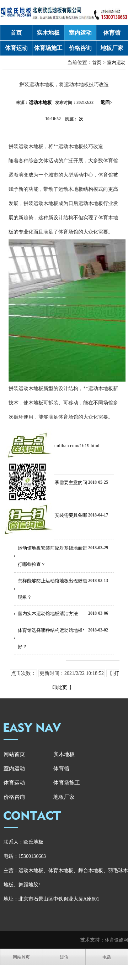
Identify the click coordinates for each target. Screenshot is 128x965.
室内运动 (80, 33)
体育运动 (16, 48)
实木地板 (48, 33)
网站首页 (14, 754)
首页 (16, 33)
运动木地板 (40, 102)
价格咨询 (80, 48)
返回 (106, 102)
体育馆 (112, 33)
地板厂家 (112, 48)
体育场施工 (48, 48)
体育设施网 (116, 940)
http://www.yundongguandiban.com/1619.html (54, 445)
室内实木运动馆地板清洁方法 (48, 613)
